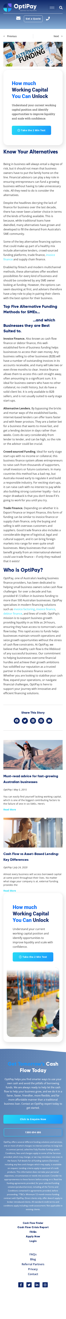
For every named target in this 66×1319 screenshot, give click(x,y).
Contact (33, 1274)
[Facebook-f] (21, 1285)
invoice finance (45, 609)
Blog (33, 1259)
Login (33, 1241)
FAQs (33, 1232)
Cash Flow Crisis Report (33, 1227)
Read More (9, 809)
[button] (17, 721)
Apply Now (33, 1236)
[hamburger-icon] (52, 7)
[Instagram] (45, 1285)
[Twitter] (29, 1285)
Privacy (33, 1269)
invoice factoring (24, 609)
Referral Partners (33, 1264)
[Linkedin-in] (37, 1285)
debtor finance (12, 613)
